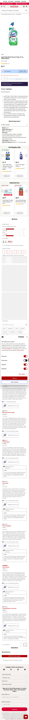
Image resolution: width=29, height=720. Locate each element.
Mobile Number (6, 689)
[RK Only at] (8, 192)
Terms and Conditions (12, 707)
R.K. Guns (5, 1)
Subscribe (14, 696)
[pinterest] (25, 657)
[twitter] (11, 657)
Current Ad (23, 1)
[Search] (26, 10)
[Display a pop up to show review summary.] (9, 64)
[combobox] (14, 10)
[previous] (2, 155)
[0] (26, 6)
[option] (8, 163)
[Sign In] (24, 6)
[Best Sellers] (8, 156)
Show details (22, 374)
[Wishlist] (4, 6)
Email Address (6, 681)
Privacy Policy (7, 348)
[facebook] (4, 657)
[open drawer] (1, 6)
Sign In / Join (23, 71)
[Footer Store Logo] (14, 712)
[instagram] (18, 657)
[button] (14, 124)
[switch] (25, 360)
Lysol (2, 54)
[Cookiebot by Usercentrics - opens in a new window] (18, 337)
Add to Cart (7, 176)
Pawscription (17, 1)
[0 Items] (26, 6)
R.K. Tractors (10, 1)
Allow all (14, 378)
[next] (26, 155)
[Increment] (7, 79)
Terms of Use (20, 350)
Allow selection (14, 382)
